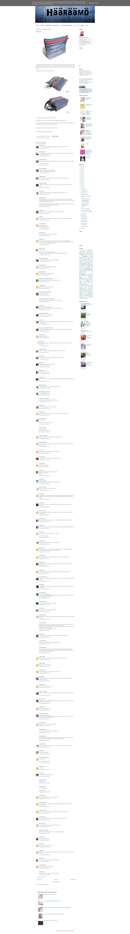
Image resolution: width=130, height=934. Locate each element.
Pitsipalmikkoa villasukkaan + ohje (88, 98)
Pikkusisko (41, 349)
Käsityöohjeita (48, 25)
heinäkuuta (83, 216)
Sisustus (89, 285)
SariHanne (41, 385)
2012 (81, 188)
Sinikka (40, 370)
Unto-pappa (81, 292)
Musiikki (89, 270)
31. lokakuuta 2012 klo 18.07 (44, 826)
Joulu (86, 261)
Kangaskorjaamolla (84, 321)
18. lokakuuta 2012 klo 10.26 (44, 544)
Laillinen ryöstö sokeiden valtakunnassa (88, 354)
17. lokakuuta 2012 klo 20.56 (44, 521)
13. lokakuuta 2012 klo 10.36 (44, 194)
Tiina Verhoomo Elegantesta (44, 327)
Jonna (40, 377)
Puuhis (40, 699)
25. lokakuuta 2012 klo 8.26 (44, 703)
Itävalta (80, 261)
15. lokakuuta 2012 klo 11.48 (44, 438)
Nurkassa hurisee (42, 398)
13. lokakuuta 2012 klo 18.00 (44, 309)
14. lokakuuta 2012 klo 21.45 (44, 408)
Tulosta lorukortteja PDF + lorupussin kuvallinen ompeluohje (89, 112)
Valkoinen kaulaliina (85, 202)
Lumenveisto (81, 268)
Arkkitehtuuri (89, 251)
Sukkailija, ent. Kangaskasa (44, 278)
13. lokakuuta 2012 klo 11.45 (44, 235)
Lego (80, 267)
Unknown (41, 223)
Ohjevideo (81, 276)
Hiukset (80, 259)
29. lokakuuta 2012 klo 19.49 (44, 798)
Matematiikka (88, 268)
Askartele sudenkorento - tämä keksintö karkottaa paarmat (88, 324)
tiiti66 (40, 239)
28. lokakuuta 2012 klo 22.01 (44, 776)
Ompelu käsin (85, 278)
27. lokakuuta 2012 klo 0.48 (44, 740)
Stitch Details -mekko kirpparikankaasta (85, 201)
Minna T (40, 232)
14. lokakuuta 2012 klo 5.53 (44, 337)
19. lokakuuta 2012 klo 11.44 (44, 573)
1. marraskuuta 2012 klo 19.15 (44, 868)
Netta (40, 634)
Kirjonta (91, 263)
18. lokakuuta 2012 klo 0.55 (44, 537)
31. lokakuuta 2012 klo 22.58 (44, 840)
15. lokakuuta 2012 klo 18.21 (44, 459)
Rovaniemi (81, 281)
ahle (40, 843)
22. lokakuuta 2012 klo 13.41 (44, 619)
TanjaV (40, 463)
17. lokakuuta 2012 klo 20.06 (44, 514)
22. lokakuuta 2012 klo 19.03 (44, 630)
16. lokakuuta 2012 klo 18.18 (44, 475)
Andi (40, 502)
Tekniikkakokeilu (82, 289)
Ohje (89, 275)
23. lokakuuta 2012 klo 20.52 (44, 652)
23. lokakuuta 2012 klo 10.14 (44, 637)
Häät (78, 25)
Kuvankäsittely (90, 264)
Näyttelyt (83, 275)
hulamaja (41, 816)
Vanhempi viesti (73, 879)
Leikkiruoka (88, 267)
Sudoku (86, 286)
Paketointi (88, 279)
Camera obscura (90, 253)
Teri (39, 450)
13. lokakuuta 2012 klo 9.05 (44, 148)
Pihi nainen (41, 601)
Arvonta (41, 137)
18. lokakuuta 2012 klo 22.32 (44, 558)
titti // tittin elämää (42, 757)
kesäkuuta (83, 218)
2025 (81, 168)
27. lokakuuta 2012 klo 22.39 (44, 769)
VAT (74, 25)
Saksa (88, 283)
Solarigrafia (81, 286)
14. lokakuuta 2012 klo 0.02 (44, 331)
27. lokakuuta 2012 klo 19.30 (44, 762)
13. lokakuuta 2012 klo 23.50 (44, 316)
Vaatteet (81, 293)
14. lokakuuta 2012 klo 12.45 (44, 366)
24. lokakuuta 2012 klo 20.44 (44, 680)
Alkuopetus (90, 250)
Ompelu (48, 137)
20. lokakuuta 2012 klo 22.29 (44, 588)
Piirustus (80, 280)
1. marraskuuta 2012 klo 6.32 (44, 846)
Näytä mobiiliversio (56, 881)
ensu (40, 493)
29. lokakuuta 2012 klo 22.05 (44, 806)
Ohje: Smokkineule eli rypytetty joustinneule (52, 900)
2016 (81, 182)
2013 (81, 187)
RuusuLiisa (41, 183)
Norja (92, 274)
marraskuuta (83, 191)
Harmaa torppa (83, 312)
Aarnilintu (41, 197)
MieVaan (40, 823)
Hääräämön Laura (84, 37)
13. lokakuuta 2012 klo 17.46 (44, 301)
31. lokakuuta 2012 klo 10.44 (44, 819)
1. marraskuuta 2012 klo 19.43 (44, 874)
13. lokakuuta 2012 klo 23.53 (44, 324)
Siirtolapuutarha (82, 285)
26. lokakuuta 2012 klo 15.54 (44, 725)
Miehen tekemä (81, 269)
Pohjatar (40, 271)
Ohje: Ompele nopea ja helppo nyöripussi (89, 138)
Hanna (40, 248)
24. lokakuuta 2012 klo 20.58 (44, 687)
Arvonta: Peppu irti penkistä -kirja (89, 105)
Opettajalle (82, 25)
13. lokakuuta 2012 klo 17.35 (44, 288)
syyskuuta (83, 213)
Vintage (40, 285)
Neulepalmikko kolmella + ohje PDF (50, 920)
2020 (81, 176)
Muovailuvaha (83, 270)
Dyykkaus (82, 254)
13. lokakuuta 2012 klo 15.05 (44, 281)
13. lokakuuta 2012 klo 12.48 (44, 254)
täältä (51, 131)
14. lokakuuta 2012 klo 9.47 (44, 352)
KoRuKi (40, 663)
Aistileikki (84, 250)
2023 (81, 171)
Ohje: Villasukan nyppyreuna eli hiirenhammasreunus (89, 125)
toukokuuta (83, 220)
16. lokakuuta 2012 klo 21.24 (44, 483)
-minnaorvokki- (42, 313)
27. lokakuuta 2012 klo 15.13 (44, 747)
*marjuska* (41, 691)
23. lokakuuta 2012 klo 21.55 (44, 659)
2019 (81, 177)
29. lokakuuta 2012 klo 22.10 (44, 813)
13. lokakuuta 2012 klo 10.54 (44, 213)
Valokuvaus (87, 294)
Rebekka (41, 265)
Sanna (40, 411)
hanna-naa (41, 487)
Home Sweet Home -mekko (86, 210)
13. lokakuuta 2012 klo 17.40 (44, 295)
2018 (81, 179)
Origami (83, 279)
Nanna (40, 405)
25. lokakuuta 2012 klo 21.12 (44, 710)
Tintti (40, 479)
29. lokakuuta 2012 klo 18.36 (44, 782)
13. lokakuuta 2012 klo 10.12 (44, 179)
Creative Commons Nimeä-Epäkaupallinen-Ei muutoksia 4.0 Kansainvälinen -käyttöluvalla (85, 91)
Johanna (40, 151)
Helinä (40, 837)
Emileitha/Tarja (42, 713)
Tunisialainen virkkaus (83, 290)
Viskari (80, 297)
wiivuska (40, 766)
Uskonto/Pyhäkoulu (88, 292)
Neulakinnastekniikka (82, 271)
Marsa (40, 871)
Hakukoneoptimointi (82, 258)
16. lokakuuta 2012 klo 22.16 (44, 490)
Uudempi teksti (39, 879)
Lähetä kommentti (41, 877)
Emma (40, 608)
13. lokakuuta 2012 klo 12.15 (44, 244)
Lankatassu (41, 802)
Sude (40, 191)
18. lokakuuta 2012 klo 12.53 (44, 551)
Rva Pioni (41, 592)
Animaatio (83, 251)
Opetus (91, 278)
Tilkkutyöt (89, 289)
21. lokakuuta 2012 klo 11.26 (44, 597)
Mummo (40, 540)
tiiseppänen (41, 168)
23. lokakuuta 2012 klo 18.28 (44, 643)
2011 (81, 228)
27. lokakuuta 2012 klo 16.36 (44, 753)
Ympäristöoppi (85, 297)
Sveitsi (88, 287)
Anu (40, 773)
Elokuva (87, 254)
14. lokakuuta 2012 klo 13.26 (44, 373)
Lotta (40, 525)
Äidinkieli (91, 297)
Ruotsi (80, 283)
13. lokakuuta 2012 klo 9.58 (44, 172)
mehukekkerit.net (84, 330)
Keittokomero (86, 262)
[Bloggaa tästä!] (53, 136)
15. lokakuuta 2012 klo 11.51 (44, 446)
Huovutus (86, 259)
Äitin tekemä (83, 298)
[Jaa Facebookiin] (56, 136)
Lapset (88, 266)
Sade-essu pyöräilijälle (85, 208)
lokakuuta (83, 193)
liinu (40, 320)
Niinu (40, 676)
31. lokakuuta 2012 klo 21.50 (44, 833)
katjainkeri (41, 159)
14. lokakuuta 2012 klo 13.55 (44, 381)
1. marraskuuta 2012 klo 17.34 (44, 861)
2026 (81, 166)
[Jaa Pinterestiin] (57, 136)
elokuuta (83, 215)
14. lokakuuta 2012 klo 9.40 (44, 345)
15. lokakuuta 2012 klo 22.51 (44, 466)
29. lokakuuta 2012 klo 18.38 (44, 791)
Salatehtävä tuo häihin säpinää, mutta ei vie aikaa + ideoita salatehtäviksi (89, 152)
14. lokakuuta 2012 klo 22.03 (44, 415)
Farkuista (81, 257)
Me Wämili (41, 418)
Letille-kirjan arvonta (88, 157)
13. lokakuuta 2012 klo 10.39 (44, 206)
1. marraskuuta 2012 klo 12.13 (44, 854)
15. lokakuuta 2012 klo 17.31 (44, 453)
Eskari (87, 25)
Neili (40, 750)
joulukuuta (83, 190)
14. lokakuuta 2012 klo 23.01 (44, 424)
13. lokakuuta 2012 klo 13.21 (44, 261)
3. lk (80, 250)
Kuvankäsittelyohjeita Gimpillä (66, 25)
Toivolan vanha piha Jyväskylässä (85, 205)
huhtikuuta (83, 221)
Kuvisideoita (83, 266)
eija (39, 470)
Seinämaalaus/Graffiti (83, 284)
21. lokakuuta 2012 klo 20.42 (44, 611)
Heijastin (89, 258)
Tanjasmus (41, 669)
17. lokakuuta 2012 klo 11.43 (44, 499)
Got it (97, 3)
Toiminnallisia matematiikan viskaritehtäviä (88, 118)
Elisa (40, 584)
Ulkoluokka (89, 291)
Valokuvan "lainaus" (85, 194)
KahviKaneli (41, 435)
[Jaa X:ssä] (55, 136)
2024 (81, 169)
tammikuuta (83, 226)
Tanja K (40, 656)
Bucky (40, 562)
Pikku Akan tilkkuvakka (85, 303)
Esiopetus (85, 256)
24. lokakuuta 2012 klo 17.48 (44, 666)
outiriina (40, 176)
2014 (81, 185)
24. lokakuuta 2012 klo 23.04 (44, 695)
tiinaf (40, 858)
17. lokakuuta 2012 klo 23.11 (44, 528)
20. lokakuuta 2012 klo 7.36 (44, 581)
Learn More (91, 3)
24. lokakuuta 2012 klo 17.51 (44, 673)
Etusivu (37, 25)
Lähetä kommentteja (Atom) (43, 884)
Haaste (88, 257)
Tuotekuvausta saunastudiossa (87, 211)
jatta (40, 305)
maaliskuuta (83, 223)
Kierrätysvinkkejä (56, 25)
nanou (40, 706)
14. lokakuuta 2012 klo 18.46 (44, 394)
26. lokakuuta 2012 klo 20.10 (44, 732)
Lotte (40, 210)
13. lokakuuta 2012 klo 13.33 (44, 268)
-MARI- (40, 456)
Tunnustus (90, 290)
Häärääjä (42, 25)
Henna (40, 145)
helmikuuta (83, 224)
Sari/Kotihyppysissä (43, 391)
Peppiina (40, 518)
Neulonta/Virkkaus (83, 274)
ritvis (40, 355)
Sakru (40, 570)
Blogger (72, 930)
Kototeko (82, 343)
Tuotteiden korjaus (82, 291)
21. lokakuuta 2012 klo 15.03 (44, 604)
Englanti (91, 254)
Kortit (81, 264)
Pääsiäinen (88, 280)
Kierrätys (44, 137)
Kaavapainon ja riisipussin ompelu (86, 331)
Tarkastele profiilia (82, 44)
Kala (40, 850)
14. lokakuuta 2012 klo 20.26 (44, 401)
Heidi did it (83, 361)
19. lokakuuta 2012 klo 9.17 (44, 566)
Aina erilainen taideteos (85, 198)
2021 (81, 174)
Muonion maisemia (89, 269)
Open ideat (83, 334)
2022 (81, 172)
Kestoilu (91, 262)
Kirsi (40, 341)
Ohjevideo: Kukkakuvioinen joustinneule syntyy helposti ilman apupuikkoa (89, 132)
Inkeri (40, 334)
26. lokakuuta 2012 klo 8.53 (44, 719)
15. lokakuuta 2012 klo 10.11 (44, 431)
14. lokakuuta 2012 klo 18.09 (44, 388)
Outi (40, 362)
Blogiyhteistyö (81, 253)
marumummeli (42, 258)
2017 (81, 180)
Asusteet (88, 252)
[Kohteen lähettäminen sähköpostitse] (52, 136)
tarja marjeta (41, 576)
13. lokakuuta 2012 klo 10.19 (44, 187)
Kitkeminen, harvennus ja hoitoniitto (88, 314)
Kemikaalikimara (84, 352)
